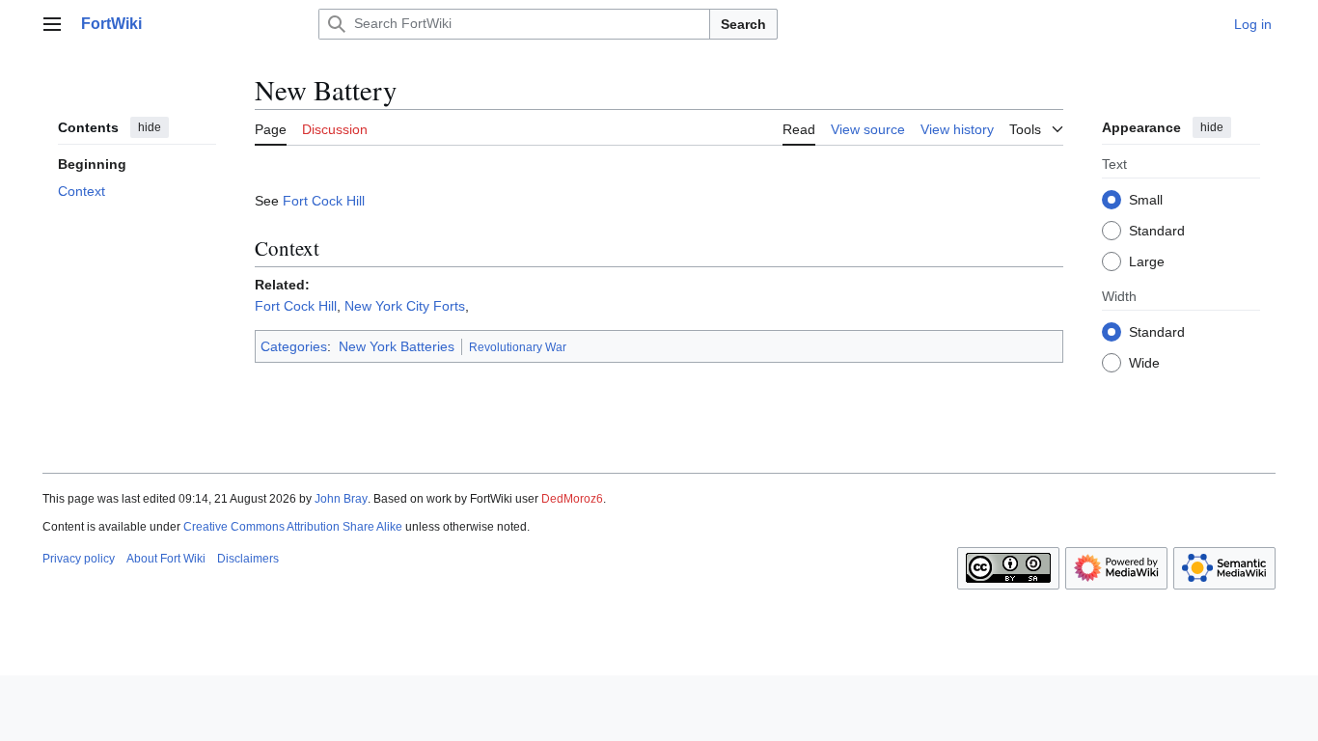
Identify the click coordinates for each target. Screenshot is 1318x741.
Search (743, 24)
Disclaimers (248, 558)
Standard (1157, 230)
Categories (294, 346)
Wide (1144, 362)
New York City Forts (404, 306)
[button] (52, 24)
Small (1146, 199)
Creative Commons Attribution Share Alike (292, 527)
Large (1147, 261)
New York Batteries (396, 346)
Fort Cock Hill (324, 200)
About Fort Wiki (166, 558)
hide (149, 127)
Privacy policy (78, 558)
